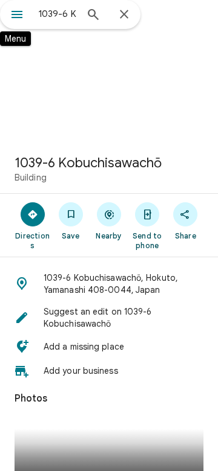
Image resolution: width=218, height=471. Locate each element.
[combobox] (57, 14)
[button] (109, 284)
